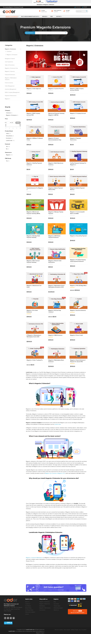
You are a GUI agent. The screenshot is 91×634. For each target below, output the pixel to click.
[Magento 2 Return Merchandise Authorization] (57, 328)
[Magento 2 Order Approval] (35, 81)
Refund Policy (28, 608)
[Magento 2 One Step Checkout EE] (57, 303)
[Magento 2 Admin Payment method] (57, 180)
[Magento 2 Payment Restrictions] (78, 131)
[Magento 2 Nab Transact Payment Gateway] (35, 253)
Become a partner (59, 629)
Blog (55, 601)
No (7, 149)
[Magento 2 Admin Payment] (78, 180)
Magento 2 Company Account (78, 113)
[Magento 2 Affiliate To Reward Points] (35, 131)
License (27, 614)
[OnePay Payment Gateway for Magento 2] (78, 156)
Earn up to (77, 611)
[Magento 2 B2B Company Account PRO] (35, 106)
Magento (9, 155)
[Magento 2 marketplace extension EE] (57, 278)
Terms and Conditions (30, 612)
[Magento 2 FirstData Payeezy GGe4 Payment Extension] (78, 252)
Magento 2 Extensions (44, 601)
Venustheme (10, 136)
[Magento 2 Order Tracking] (35, 353)
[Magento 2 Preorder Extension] (35, 303)
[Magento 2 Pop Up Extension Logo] (35, 180)
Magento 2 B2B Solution (45, 608)
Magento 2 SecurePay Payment (78, 236)
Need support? (67, 629)
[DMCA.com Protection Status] (13, 623)
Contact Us (27, 603)
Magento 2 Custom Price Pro (56, 88)
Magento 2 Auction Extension (78, 310)
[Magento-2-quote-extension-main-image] (78, 353)
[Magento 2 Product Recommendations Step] (57, 131)
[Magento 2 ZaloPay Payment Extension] (35, 156)
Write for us (56, 610)
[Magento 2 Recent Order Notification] (57, 253)
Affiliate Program (74, 629)
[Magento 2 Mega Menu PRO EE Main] (78, 278)
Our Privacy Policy (29, 610)
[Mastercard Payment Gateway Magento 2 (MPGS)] (57, 106)
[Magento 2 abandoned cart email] (35, 278)
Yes (8, 146)
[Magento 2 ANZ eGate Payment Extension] (57, 228)
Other (8, 133)
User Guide (56, 603)
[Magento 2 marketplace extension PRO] (35, 328)
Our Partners (28, 605)
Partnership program (58, 608)
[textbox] (49, 32)
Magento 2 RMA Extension (55, 335)
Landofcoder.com (30, 629)
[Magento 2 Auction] (78, 303)
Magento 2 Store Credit (76, 335)
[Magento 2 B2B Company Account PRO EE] (78, 81)
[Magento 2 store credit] (78, 328)
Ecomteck (9, 138)
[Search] (86, 11)
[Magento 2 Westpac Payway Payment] (57, 204)
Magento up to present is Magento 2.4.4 (55, 473)
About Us (27, 601)
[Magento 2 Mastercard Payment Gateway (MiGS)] (35, 204)
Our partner (83, 629)
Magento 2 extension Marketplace (34, 557)
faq (80, 629)
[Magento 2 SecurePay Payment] (78, 228)
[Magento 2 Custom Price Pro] (57, 81)
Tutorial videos (57, 605)
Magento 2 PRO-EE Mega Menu (78, 285)
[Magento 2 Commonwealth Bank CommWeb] (78, 204)
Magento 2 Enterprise (12, 115)
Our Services (42, 610)
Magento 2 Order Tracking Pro (35, 360)
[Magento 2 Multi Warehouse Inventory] (57, 156)
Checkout (9, 113)
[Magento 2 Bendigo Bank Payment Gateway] (35, 228)
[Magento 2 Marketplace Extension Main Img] (57, 353)
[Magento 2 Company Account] (78, 106)
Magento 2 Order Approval (34, 88)
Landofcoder (58, 424)
